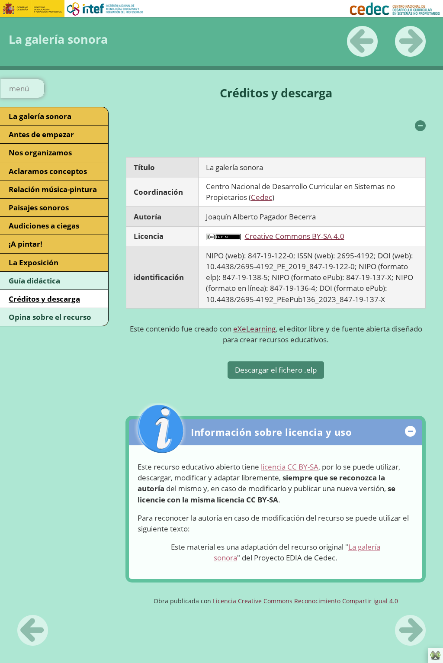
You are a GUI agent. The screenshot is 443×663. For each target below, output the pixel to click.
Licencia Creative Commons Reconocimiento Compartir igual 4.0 (305, 601)
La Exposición (33, 262)
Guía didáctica (34, 281)
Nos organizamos (40, 153)
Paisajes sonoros (39, 207)
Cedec (261, 197)
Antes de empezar (41, 134)
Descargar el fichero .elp (276, 370)
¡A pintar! (25, 244)
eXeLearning (254, 329)
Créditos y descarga (44, 299)
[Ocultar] (420, 125)
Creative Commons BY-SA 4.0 (294, 236)
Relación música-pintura (53, 189)
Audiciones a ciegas (44, 226)
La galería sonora (40, 116)
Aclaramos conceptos (48, 171)
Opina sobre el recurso (50, 317)
